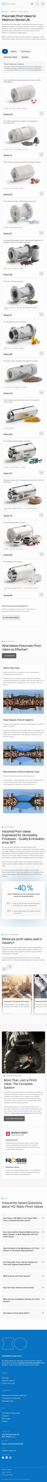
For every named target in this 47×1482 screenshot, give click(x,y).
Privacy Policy (7, 1469)
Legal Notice (6, 1472)
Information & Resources (11, 1413)
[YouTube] (3, 1457)
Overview (5, 1378)
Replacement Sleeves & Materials (14, 1395)
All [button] (5, 51)
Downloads (6, 1419)
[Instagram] (10, 1457)
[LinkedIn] (6, 1457)
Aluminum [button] (25, 51)
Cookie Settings (7, 1475)
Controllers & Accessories (11, 1398)
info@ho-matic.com (9, 1451)
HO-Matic (17, 847)
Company (5, 1416)
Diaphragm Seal (7, 1401)
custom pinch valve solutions (20, 1113)
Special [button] (25, 57)
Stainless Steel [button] (10, 57)
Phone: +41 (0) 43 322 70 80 (12, 1444)
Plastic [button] (14, 51)
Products (13, 11)
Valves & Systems (8, 1381)
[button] (32, 4)
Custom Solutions (8, 1383)
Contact (5, 1421)
